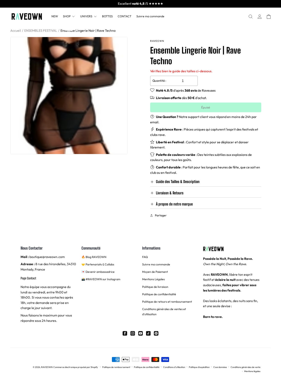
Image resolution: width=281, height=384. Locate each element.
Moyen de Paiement (155, 272)
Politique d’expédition (199, 367)
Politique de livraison (155, 287)
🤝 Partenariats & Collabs (97, 264)
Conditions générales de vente (245, 367)
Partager (161, 215)
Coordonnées (220, 367)
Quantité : (159, 81)
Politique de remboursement (116, 367)
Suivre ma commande (156, 264)
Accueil (15, 30)
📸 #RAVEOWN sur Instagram (100, 279)
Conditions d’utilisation (174, 367)
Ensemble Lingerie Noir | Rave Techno (88, 30)
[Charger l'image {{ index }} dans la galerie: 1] (68, 95)
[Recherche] (250, 16)
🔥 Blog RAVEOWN (93, 257)
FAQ (145, 257)
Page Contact (28, 278)
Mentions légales (252, 371)
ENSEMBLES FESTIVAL (40, 30)
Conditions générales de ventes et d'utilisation (164, 311)
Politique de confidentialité (159, 294)
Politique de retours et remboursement (167, 301)
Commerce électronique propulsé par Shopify (75, 367)
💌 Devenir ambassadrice (98, 272)
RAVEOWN (47, 367)
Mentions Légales (153, 279)
